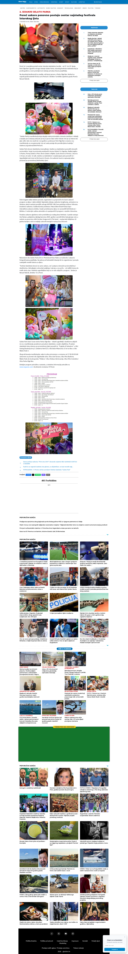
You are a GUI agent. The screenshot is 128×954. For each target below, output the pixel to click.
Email (48, 474)
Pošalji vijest (96, 941)
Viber (43, 474)
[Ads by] (38, 100)
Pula (30, 2)
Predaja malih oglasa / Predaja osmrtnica (56, 948)
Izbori (84, 8)
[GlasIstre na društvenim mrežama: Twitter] (60, 933)
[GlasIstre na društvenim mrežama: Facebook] (53, 933)
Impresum (75, 941)
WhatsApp (38, 474)
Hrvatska (54, 2)
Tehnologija (68, 8)
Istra (36, 2)
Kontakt (85, 941)
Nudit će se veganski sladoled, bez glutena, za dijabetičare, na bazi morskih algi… (48, 467)
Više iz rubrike (64, 649)
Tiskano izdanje (78, 948)
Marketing (62, 943)
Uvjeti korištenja (62, 941)
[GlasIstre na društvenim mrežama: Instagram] (74, 933)
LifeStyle (82, 2)
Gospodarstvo (31, 8)
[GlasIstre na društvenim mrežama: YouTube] (67, 933)
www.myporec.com (26, 367)
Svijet (61, 2)
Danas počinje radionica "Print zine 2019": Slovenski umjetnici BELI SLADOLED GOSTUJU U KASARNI (50, 463)
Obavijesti (77, 8)
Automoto (41, 8)
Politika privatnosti (46, 941)
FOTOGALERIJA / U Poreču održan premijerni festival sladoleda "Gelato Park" (46, 470)
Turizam (97, 8)
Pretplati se (115, 949)
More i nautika (51, 8)
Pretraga (98, 2)
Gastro (22, 8)
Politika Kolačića (31, 941)
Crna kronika (44, 2)
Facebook (28, 474)
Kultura (74, 2)
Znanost (60, 8)
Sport (67, 2)
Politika (90, 8)
